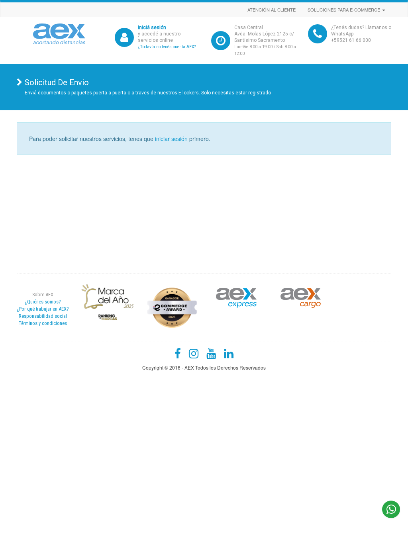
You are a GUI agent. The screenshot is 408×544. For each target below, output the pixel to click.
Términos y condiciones (43, 323)
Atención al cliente (271, 9)
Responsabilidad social (43, 316)
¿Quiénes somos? (43, 302)
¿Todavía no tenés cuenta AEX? (167, 47)
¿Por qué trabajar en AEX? (43, 309)
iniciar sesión (171, 139)
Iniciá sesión (152, 27)
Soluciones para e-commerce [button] (344, 9)
